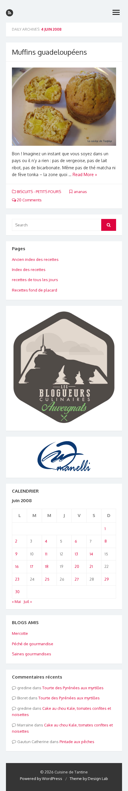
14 (91, 554)
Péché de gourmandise (32, 643)
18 (47, 566)
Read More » (85, 174)
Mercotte (20, 633)
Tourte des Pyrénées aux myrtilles (73, 687)
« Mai (16, 601)
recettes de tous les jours (35, 279)
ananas (80, 191)
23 (17, 579)
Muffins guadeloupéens (49, 52)
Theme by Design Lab (89, 778)
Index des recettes (29, 269)
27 (77, 579)
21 (91, 566)
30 (17, 591)
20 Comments (29, 200)
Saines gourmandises (31, 653)
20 (77, 566)
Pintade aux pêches (77, 741)
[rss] (9, 12)
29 (106, 579)
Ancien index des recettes (35, 259)
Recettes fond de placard (34, 290)
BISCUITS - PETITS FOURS (39, 191)
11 (46, 554)
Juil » (28, 601)
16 (17, 566)
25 (47, 579)
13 (76, 554)
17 (31, 566)
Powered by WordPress (41, 778)
